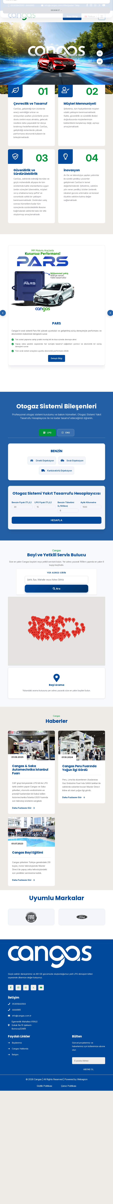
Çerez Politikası (68, 1086)
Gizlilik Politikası (44, 1086)
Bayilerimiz (17, 1042)
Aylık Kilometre (88, 502)
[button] (61, 639)
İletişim (15, 1054)
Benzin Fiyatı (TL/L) (22, 502)
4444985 (16, 1009)
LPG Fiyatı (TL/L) (43, 502)
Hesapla (56, 520)
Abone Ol (88, 1069)
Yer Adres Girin (56, 572)
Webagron (82, 1079)
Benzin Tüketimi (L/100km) (66, 504)
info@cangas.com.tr (21, 1015)
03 (99, 61)
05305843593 (19, 1004)
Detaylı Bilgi (56, 358)
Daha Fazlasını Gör (22, 808)
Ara (58, 588)
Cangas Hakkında (20, 1048)
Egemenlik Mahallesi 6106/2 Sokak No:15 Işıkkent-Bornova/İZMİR (24, 1025)
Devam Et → (56, 10)
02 (99, 53)
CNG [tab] (67, 432)
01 (100, 45)
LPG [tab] (49, 432)
